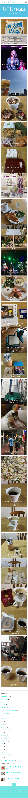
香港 (2, 757)
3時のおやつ (14, 428)
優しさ (14, 171)
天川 (2, 721)
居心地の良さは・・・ (14, 659)
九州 (2, 716)
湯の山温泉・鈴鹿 (5, 738)
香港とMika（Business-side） (7, 760)
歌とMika (21, 64)
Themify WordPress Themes (18, 793)
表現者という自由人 (6, 755)
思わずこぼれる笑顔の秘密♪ (13, 772)
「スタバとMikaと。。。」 (13, 791)
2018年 (14, 248)
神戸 (2, 746)
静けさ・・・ (14, 531)
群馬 (2, 752)
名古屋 (3, 718)
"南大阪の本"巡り (7, 40)
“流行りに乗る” (14, 402)
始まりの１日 (14, 197)
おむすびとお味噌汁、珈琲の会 (8, 167)
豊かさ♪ (13, 120)
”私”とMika (8, 64)
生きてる (14, 68)
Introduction (4, 702)
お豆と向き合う (14, 556)
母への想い (14, 145)
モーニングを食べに (14, 222)
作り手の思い (14, 299)
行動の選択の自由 (14, 377)
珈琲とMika (22, 40)
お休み (14, 94)
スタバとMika (7, 374)
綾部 (2, 749)
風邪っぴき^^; (14, 274)
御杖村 (3, 724)
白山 (2, 744)
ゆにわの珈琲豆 (14, 634)
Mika (7, 21)
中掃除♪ (14, 505)
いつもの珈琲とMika (14, 685)
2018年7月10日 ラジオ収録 (13, 778)
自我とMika (14, 608)
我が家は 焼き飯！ (14, 479)
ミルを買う (14, 582)
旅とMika (3, 727)
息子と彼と (14, 454)
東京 (2, 732)
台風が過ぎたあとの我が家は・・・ (14, 325)
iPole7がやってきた (14, 351)
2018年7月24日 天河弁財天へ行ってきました (16, 767)
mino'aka (4, 64)
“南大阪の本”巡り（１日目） (14, 43)
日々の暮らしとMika (15, 40)
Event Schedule (4, 699)
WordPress (11, 793)
